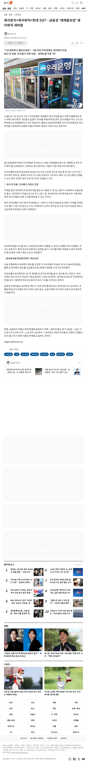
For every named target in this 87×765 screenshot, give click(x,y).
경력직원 (60, 354)
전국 (11, 708)
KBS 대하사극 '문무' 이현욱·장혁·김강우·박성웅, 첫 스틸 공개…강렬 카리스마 (21, 603)
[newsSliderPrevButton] (75, 565)
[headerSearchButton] (73, 2)
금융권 (69, 354)
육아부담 (25, 354)
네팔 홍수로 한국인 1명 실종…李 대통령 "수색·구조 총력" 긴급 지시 (57, 371)
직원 (16, 354)
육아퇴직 (44, 354)
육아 (52, 354)
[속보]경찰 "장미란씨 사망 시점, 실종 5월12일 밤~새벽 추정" (60, 593)
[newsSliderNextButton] (81, 565)
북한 (54, 708)
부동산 (32, 714)
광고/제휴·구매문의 (37, 738)
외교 (32, 708)
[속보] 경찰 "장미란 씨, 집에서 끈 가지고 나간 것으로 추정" (61, 572)
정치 (11, 702)
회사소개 (24, 738)
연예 (6, 626)
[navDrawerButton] (81, 2)
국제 (76, 702)
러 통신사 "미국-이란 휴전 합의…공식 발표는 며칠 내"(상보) (61, 613)
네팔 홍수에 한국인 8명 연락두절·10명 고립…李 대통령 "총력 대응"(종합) (18, 371)
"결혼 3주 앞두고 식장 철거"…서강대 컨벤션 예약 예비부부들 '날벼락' (60, 603)
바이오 (76, 714)
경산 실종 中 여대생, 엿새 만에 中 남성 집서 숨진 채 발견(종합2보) (21, 593)
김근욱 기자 (12, 34)
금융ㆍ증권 (8, 15)
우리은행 (8, 354)
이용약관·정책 (52, 738)
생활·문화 (11, 720)
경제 (54, 702)
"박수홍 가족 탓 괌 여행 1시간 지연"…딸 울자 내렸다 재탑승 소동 (21, 582)
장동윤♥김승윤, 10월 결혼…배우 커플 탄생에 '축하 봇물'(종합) (21, 613)
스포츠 (7, 664)
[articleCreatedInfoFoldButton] (27, 38)
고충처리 (63, 738)
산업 (11, 714)
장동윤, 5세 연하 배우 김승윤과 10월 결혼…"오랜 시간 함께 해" (22, 572)
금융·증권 (76, 708)
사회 (32, 702)
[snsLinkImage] (69, 759)
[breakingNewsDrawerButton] (77, 2)
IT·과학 (54, 714)
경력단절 (34, 354)
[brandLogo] (8, 2)
